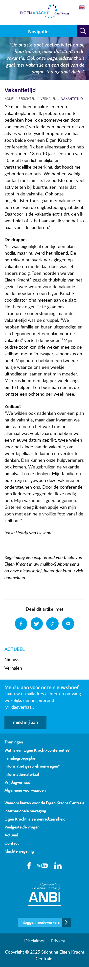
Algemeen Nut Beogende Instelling (44, 894)
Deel (21, 623)
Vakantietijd (72, 98)
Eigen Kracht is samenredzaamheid (35, 819)
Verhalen (13, 668)
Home (9, 98)
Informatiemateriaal (21, 774)
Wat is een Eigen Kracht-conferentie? (36, 750)
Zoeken (83, 31)
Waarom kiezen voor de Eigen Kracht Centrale (44, 803)
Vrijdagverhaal (17, 782)
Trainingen (13, 742)
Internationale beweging (25, 811)
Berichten (27, 98)
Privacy (58, 941)
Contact (11, 843)
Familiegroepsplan (20, 758)
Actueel (11, 835)
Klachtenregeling (19, 851)
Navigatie (38, 31)
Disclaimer (34, 941)
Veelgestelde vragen (22, 827)
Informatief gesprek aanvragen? (32, 766)
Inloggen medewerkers (40, 922)
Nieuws (11, 660)
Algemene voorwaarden (25, 790)
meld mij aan (25, 722)
